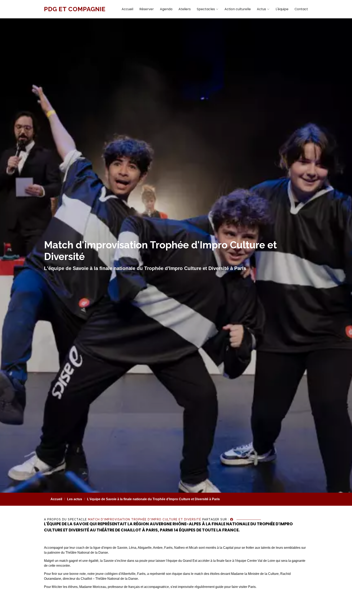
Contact (301, 9)
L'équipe (282, 9)
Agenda (166, 9)
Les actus (74, 499)
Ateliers (184, 9)
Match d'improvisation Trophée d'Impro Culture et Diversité (144, 519)
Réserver (146, 9)
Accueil (127, 9)
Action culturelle (237, 9)
